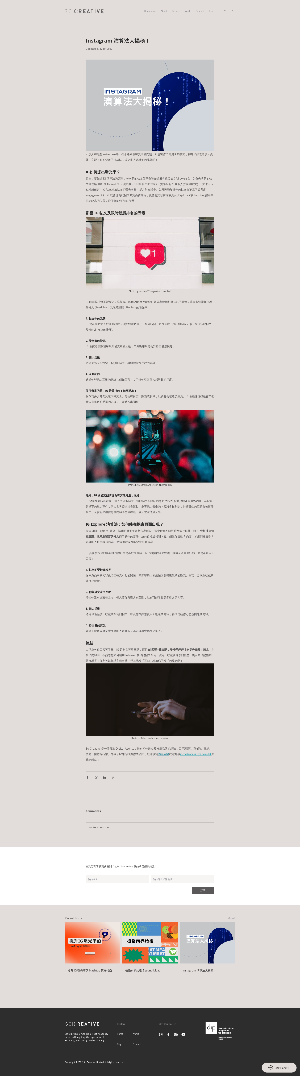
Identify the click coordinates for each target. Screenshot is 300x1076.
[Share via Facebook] (87, 777)
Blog (119, 1044)
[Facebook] (168, 1034)
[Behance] (176, 1034)
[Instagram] (161, 1034)
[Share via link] (113, 777)
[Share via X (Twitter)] (96, 777)
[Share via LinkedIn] (104, 777)
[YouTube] (183, 1034)
